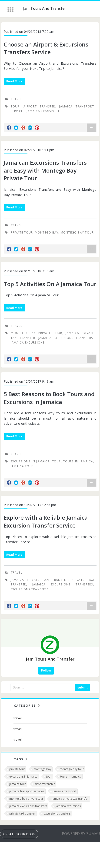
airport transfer (39, 106)
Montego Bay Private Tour (36, 333)
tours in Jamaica (78, 461)
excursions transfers (57, 813)
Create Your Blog (19, 834)
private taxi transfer (22, 813)
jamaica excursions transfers (28, 806)
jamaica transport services (26, 791)
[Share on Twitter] (16, 127)
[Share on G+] (23, 127)
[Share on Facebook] (9, 127)
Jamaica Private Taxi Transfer (39, 580)
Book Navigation (11, 9)
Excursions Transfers (30, 589)
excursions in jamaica (23, 777)
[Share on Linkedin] (30, 127)
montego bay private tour (26, 799)
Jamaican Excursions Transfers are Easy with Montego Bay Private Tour (45, 170)
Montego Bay (46, 232)
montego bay (42, 769)
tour (15, 106)
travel (16, 99)
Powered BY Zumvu (81, 833)
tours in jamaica (70, 777)
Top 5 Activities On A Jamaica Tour (50, 284)
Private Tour (22, 232)
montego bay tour (72, 769)
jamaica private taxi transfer (70, 799)
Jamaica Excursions (28, 342)
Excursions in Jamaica (30, 461)
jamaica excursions (68, 806)
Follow (46, 670)
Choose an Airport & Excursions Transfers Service (46, 48)
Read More (14, 81)
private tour (17, 769)
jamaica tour (17, 784)
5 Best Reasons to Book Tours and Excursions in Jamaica (49, 398)
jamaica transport (64, 791)
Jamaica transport (43, 111)
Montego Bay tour (77, 232)
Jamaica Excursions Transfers (65, 338)
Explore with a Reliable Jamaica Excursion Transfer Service (46, 521)
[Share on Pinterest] (37, 127)
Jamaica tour (22, 466)
